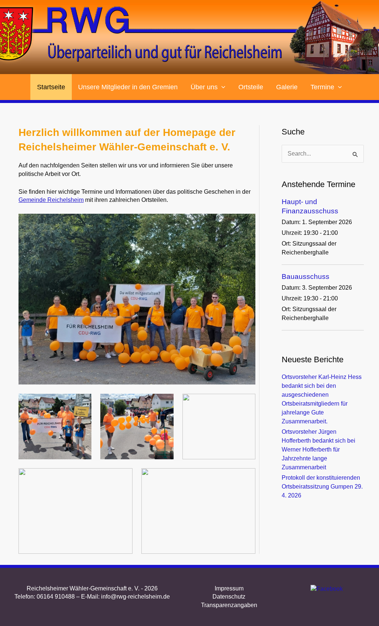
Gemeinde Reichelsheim (51, 200)
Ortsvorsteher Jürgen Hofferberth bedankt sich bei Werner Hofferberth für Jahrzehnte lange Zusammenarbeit (318, 449)
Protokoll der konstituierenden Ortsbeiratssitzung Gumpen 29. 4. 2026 (322, 487)
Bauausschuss (305, 276)
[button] (221, 87)
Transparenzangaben (229, 605)
